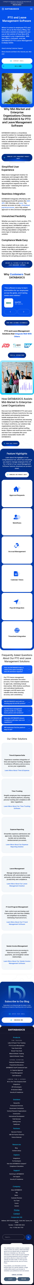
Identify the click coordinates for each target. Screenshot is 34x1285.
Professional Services (16, 1105)
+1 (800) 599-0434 (19, 1225)
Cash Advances (16, 1075)
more (21, 203)
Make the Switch (17, 4)
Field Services (17, 1119)
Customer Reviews (16, 1198)
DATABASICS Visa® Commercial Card (16, 1067)
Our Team (16, 1200)
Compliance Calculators (17, 1166)
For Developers (16, 1161)
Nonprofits (17, 1103)
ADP (28, 201)
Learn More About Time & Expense (17, 770)
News (16, 1195)
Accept (10, 1279)
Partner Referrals (17, 1137)
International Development (16, 1116)
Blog (16, 1148)
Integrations (16, 1158)
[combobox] (13, 1237)
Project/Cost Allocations (17, 1065)
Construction (16, 1113)
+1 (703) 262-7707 (18, 1227)
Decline (23, 1279)
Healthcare (16, 1124)
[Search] (28, 1237)
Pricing (16, 1210)
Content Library (16, 1150)
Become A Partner (16, 1132)
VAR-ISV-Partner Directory (16, 1134)
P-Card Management (17, 1073)
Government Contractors (16, 1108)
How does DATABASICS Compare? (16, 1163)
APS (3, 203)
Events (17, 1203)
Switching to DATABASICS (16, 1174)
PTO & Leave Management (16, 1045)
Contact (16, 1214)
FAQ (17, 1192)
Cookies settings (17, 1274)
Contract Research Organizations (16, 1111)
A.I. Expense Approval (16, 1070)
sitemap (16, 1232)
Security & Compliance (16, 1179)
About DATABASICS (16, 1190)
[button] (10, 311)
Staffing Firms (17, 1121)
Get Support (16, 1176)
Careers (16, 1206)
